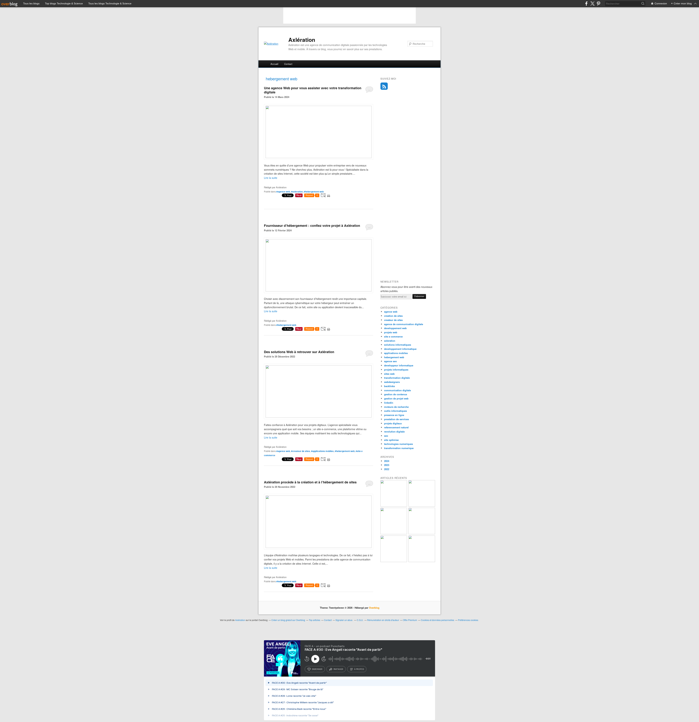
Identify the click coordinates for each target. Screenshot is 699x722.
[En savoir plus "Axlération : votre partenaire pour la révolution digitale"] (393, 533)
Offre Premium (410, 620)
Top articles (314, 620)
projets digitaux (393, 423)
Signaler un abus (344, 620)
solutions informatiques (397, 344)
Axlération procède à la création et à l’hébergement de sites (310, 482)
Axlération (301, 39)
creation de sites (393, 315)
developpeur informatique (398, 365)
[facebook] (586, 3)
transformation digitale (397, 377)
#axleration (297, 191)
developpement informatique (400, 349)
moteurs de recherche (396, 407)
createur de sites (393, 320)
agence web (390, 311)
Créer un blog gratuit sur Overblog (288, 620)
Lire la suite (270, 178)
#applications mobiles (322, 451)
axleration (389, 340)
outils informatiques (395, 411)
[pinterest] (598, 3)
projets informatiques (396, 369)
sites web (389, 373)
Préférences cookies (468, 620)
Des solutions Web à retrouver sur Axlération (299, 351)
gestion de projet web (396, 398)
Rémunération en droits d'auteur (383, 620)
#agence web (283, 191)
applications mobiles (396, 353)
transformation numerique (399, 448)
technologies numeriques (398, 444)
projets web (390, 332)
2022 (386, 469)
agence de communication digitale (403, 324)
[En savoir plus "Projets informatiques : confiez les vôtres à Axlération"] (393, 561)
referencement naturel (396, 427)
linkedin (388, 402)
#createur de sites (300, 451)
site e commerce (393, 336)
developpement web (395, 328)
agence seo (390, 361)
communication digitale (397, 390)
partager (338, 669)
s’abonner (317, 669)
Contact (288, 64)
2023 (386, 465)
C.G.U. (360, 620)
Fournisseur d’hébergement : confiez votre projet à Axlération (312, 225)
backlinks (389, 386)
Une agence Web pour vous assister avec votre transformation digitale (312, 90)
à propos (359, 669)
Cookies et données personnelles (437, 620)
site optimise (391, 440)
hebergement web (394, 357)
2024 (386, 461)
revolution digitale (394, 431)
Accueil (274, 64)
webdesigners (392, 382)
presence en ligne (394, 415)
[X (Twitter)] (592, 3)
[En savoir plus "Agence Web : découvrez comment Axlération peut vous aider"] (421, 505)
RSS (384, 86)
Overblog (374, 607)
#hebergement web (314, 191)
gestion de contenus (395, 394)
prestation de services (396, 419)
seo (386, 435)
